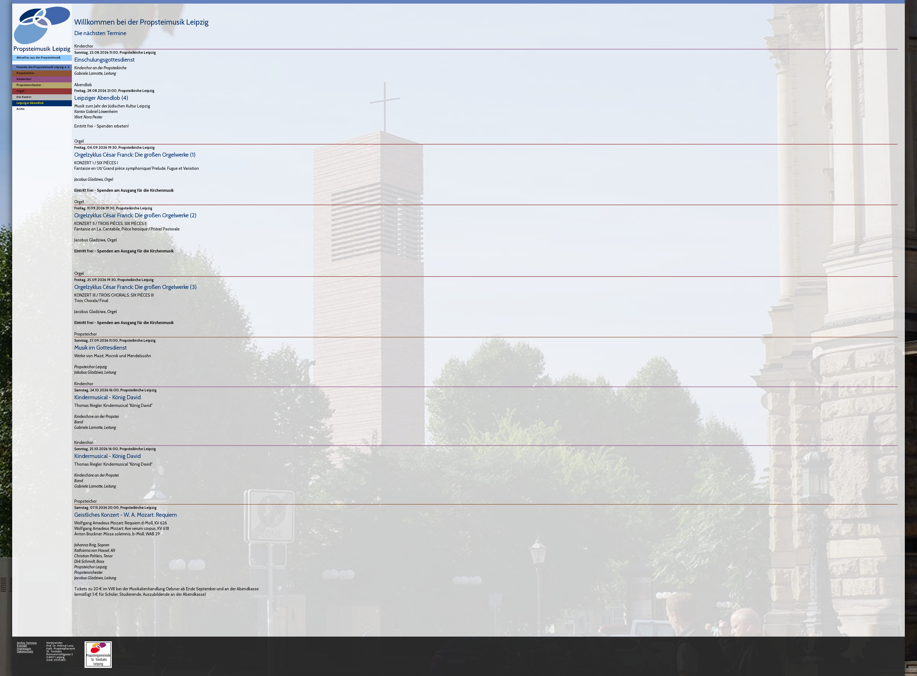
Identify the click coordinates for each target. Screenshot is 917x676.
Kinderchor (23, 79)
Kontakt (22, 645)
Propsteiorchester (28, 85)
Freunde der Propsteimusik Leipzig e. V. (43, 67)
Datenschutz (25, 651)
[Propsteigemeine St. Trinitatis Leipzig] (98, 665)
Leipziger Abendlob (30, 103)
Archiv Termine (27, 642)
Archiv (20, 109)
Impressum (24, 648)
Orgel (20, 91)
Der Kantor (23, 97)
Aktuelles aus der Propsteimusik (38, 57)
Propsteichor (25, 73)
